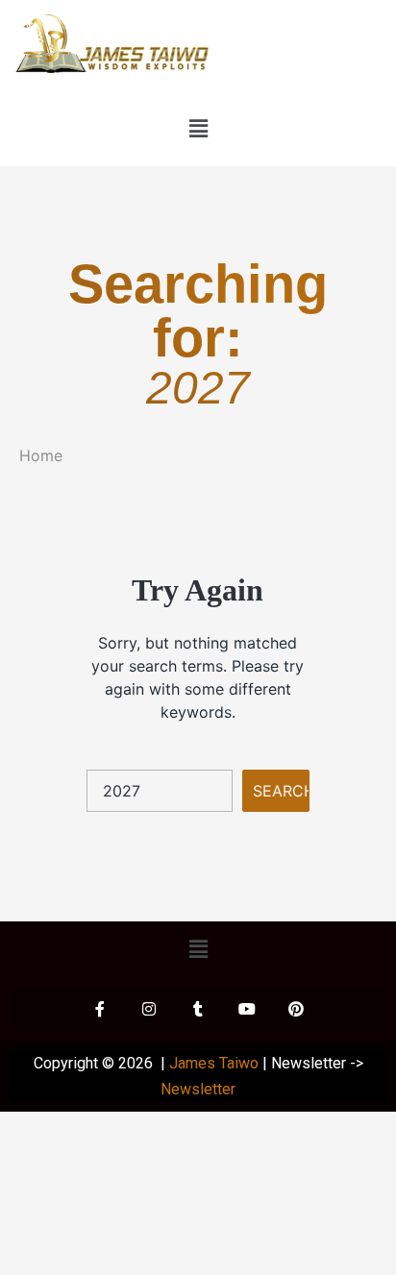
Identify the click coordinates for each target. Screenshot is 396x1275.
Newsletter (198, 1089)
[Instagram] (149, 1009)
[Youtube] (247, 1009)
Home (40, 455)
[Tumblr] (198, 1009)
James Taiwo (214, 1063)
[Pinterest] (296, 1009)
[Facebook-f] (100, 1009)
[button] (198, 129)
